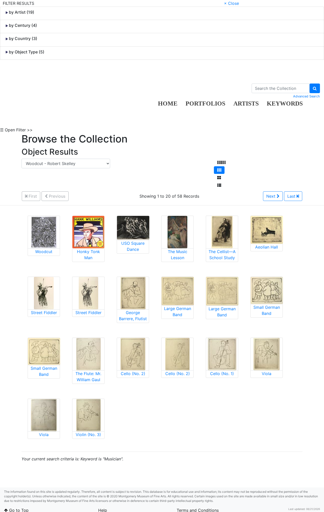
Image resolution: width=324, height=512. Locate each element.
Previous (56, 196)
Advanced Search (306, 96)
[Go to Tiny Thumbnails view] (221, 162)
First (32, 196)
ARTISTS (246, 103)
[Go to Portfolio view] (219, 177)
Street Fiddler (44, 312)
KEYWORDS (285, 103)
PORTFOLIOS (205, 103)
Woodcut (43, 251)
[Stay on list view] (219, 185)
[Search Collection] (315, 88)
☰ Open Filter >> (16, 129)
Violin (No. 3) (88, 434)
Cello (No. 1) (222, 373)
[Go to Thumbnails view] (219, 170)
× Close (231, 3)
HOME (167, 103)
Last (292, 196)
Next (271, 196)
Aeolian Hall (266, 247)
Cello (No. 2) (133, 373)
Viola (266, 373)
